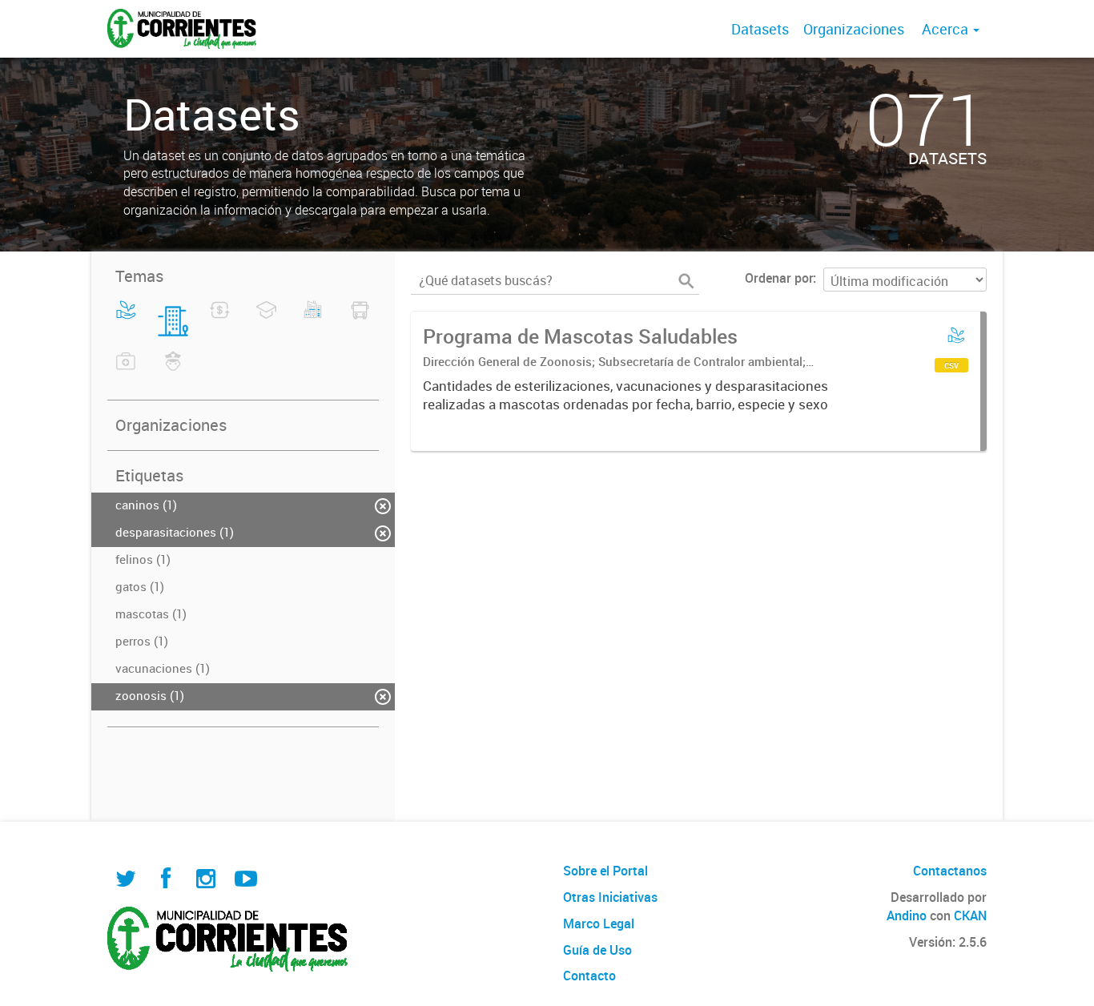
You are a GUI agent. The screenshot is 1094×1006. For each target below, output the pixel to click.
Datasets (760, 28)
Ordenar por (779, 278)
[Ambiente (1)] (126, 319)
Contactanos (950, 870)
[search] (686, 281)
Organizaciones (853, 28)
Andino (907, 915)
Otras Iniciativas (610, 897)
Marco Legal (598, 923)
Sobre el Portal (605, 870)
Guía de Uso (597, 950)
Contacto (589, 975)
